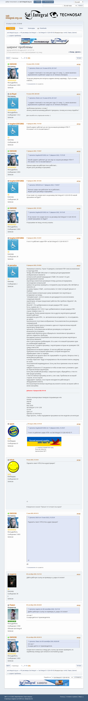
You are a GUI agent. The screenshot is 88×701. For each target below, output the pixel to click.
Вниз (8, 58)
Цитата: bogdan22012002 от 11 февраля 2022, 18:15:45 (47, 212)
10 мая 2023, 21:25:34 (32, 460)
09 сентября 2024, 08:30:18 (34, 637)
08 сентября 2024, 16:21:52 (34, 574)
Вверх (8, 666)
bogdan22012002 (17, 124)
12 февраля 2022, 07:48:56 (33, 265)
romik (65, 32)
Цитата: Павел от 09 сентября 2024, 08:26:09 (44, 641)
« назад (71, 52)
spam (12, 424)
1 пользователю (31, 84)
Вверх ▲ (81, 696)
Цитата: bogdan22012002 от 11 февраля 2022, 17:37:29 (47, 155)
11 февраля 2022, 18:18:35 (33, 208)
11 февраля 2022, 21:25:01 (33, 238)
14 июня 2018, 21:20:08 (32, 64)
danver (74, 32)
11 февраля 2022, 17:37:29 (33, 123)
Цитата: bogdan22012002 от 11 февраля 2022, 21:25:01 (47, 428)
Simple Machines (18, 696)
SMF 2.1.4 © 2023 (9, 696)
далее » (78, 52)
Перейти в (47, 677)
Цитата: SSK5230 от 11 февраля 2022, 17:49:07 (44, 185)
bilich (12, 460)
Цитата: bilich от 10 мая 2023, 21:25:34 (42, 517)
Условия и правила (71, 696)
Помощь (62, 696)
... (23, 58)
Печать (79, 58)
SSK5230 (13, 64)
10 (26, 58)
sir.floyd (13, 94)
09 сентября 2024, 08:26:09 (34, 605)
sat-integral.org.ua (14, 16)
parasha (13, 265)
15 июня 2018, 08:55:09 (32, 94)
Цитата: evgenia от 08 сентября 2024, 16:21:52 (45, 609)
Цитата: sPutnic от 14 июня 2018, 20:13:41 (43, 68)
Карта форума (28, 696)
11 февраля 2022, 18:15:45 (33, 181)
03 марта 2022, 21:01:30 (35, 424)
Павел (70, 32)
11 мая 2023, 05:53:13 (32, 513)
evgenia (13, 574)
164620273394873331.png (45, 447)
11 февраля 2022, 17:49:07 (33, 151)
